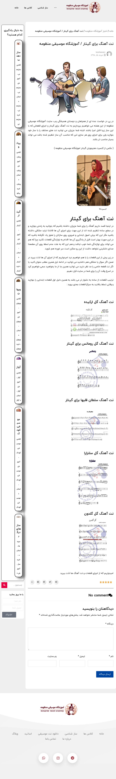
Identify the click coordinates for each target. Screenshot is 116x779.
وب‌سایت (52, 656)
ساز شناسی (71, 734)
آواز (18, 367)
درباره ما (66, 739)
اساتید (28, 734)
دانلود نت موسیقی (48, 734)
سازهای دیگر (18, 531)
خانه (111, 31)
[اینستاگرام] (58, 758)
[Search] (4, 585)
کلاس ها (88, 734)
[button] (56, 582)
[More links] (55, 8)
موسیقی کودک (19, 427)
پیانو (19, 145)
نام (111, 656)
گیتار (19, 213)
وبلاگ (15, 734)
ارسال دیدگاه (105, 674)
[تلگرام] (72, 758)
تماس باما (50, 739)
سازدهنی (19, 56)
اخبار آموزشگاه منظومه (96, 31)
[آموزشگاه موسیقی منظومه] (82, 7)
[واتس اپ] (43, 758)
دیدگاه (109, 623)
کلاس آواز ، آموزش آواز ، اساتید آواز (19, 386)
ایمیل (81, 656)
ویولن (18, 291)
